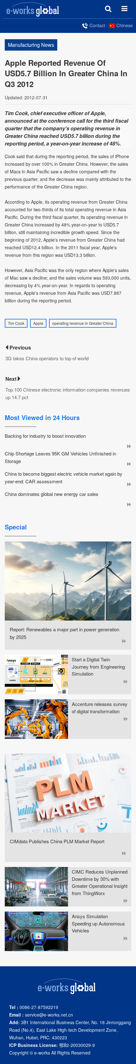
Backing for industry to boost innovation (45, 435)
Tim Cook (16, 323)
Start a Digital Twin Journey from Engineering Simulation (98, 666)
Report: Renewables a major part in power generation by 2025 (64, 633)
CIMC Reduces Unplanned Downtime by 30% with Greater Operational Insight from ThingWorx (99, 882)
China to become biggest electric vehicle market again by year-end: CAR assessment (63, 477)
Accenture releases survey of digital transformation (99, 707)
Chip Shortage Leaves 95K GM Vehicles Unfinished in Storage (60, 457)
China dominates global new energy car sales (51, 494)
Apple (38, 323)
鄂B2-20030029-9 (52, 1045)
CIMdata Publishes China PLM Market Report (57, 841)
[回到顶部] (128, 1056)
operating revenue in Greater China (82, 323)
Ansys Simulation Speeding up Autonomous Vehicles (98, 923)
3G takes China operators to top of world (47, 358)
